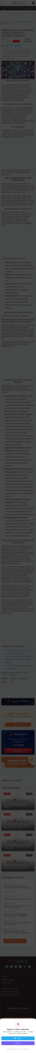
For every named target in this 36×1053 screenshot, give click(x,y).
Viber (19, 1043)
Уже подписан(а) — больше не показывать (18, 1049)
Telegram (19, 1038)
